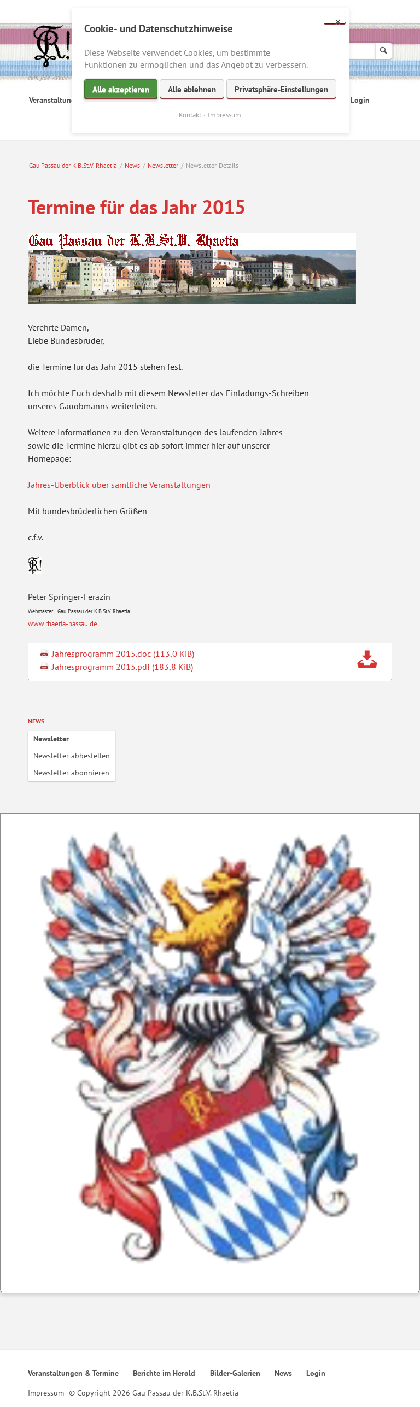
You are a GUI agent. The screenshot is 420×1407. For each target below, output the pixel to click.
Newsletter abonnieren (71, 773)
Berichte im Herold (164, 1373)
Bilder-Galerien (235, 1373)
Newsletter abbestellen (71, 756)
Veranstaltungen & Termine (73, 1373)
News (132, 165)
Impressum (46, 1393)
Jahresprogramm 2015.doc (123, 653)
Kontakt (190, 115)
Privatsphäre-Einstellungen (281, 89)
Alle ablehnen (192, 89)
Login (360, 100)
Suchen (384, 51)
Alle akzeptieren (120, 89)
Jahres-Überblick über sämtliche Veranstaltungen (119, 484)
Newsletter (163, 165)
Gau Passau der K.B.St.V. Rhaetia (73, 165)
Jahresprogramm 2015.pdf (122, 666)
